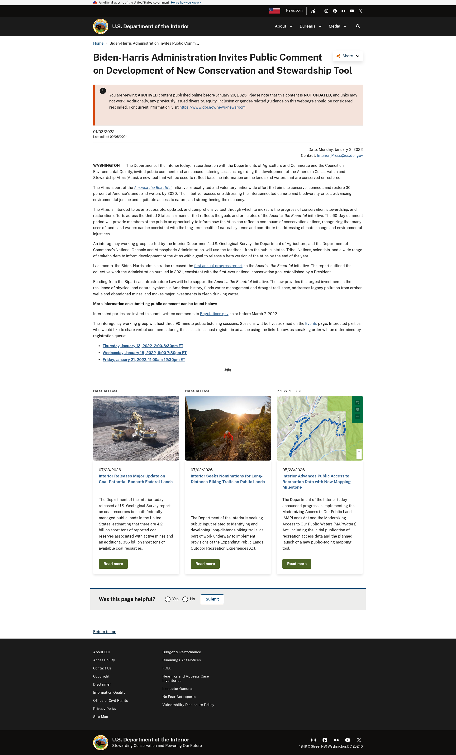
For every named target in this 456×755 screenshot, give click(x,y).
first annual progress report (218, 266)
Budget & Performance (181, 652)
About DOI (101, 652)
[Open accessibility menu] (313, 11)
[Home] (100, 26)
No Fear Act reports (179, 697)
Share (347, 56)
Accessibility (104, 660)
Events (311, 323)
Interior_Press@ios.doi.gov (340, 155)
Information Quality (109, 692)
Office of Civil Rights (110, 700)
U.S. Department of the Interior (150, 26)
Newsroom (294, 10)
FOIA (166, 668)
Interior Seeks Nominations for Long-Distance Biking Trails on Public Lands (228, 479)
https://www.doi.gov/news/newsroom (213, 107)
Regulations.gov (214, 314)
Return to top (104, 632)
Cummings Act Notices (181, 660)
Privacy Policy (105, 709)
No (192, 599)
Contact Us (102, 668)
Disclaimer (102, 684)
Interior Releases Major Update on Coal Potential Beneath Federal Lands (136, 479)
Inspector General (177, 689)
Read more (113, 564)
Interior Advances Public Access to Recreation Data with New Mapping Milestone (316, 482)
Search (358, 26)
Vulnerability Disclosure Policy (188, 705)
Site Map (100, 717)
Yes (175, 599)
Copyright (101, 676)
